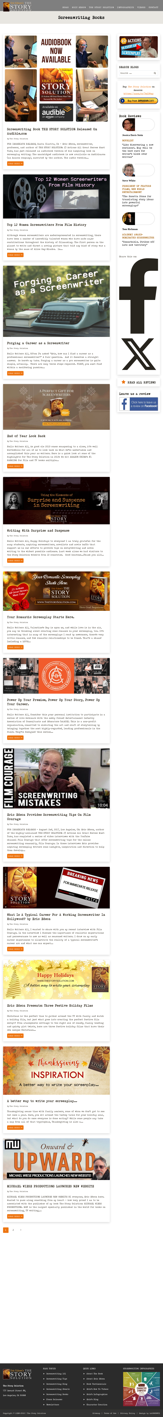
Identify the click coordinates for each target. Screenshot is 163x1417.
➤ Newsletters (51, 1404)
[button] (138, 47)
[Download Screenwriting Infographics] (141, 1389)
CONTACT (153, 7)
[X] (138, 373)
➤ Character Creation (95, 1404)
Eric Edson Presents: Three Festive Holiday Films (50, 1005)
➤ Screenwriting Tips (55, 1379)
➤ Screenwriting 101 (54, 1374)
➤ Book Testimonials (94, 1384)
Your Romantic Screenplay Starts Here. (40, 617)
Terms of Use (110, 1413)
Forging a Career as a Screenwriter (38, 343)
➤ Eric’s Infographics (95, 1394)
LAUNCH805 (155, 1413)
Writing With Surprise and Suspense (38, 530)
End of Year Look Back (26, 436)
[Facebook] (138, 333)
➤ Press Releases (52, 1399)
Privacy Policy (127, 1413)
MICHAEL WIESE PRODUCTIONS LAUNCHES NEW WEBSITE (50, 1186)
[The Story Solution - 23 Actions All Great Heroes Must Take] (17, 7)
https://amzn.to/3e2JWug (139, 93)
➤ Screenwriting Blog (55, 1384)
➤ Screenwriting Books (55, 1394)
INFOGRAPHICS (125, 7)
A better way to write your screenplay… (42, 1101)
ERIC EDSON (79, 7)
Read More (16, 164)
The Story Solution (19, 139)
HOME (66, 7)
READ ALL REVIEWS (142, 382)
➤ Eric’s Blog (90, 1399)
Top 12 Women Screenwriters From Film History (46, 224)
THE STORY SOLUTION (101, 7)
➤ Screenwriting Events (56, 1389)
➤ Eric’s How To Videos (95, 1389)
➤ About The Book (93, 1374)
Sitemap (96, 1413)
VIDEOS (141, 7)
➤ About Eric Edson (94, 1379)
